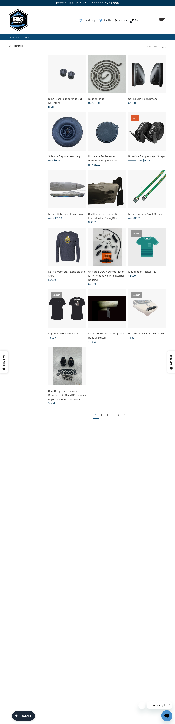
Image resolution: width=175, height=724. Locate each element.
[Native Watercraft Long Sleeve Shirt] (67, 247)
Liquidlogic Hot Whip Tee (63, 333)
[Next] (125, 415)
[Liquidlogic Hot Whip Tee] (67, 308)
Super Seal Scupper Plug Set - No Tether (66, 100)
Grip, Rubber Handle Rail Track (146, 333)
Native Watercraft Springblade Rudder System (106, 335)
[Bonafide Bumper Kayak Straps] (147, 131)
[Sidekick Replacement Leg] (67, 131)
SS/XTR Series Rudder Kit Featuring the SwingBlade (103, 216)
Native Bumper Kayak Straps (145, 213)
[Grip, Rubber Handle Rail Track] (147, 308)
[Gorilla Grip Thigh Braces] (147, 74)
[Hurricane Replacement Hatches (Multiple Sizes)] (107, 131)
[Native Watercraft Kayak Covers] (67, 189)
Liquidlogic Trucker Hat (142, 271)
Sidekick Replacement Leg (64, 156)
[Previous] (90, 415)
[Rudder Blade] (107, 74)
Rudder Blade (96, 98)
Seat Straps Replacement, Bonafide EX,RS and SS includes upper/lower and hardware (67, 395)
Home (12, 37)
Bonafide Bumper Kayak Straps (146, 156)
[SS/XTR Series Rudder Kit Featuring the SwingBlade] (107, 189)
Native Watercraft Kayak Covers (67, 213)
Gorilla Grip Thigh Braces (143, 98)
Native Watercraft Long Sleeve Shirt (66, 273)
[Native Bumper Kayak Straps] (147, 189)
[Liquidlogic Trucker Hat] (147, 247)
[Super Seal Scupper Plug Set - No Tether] (67, 74)
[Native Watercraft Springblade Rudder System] (107, 308)
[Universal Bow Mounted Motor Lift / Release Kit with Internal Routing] (107, 247)
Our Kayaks (24, 37)
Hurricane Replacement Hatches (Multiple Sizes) (102, 158)
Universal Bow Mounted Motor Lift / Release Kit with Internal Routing (106, 275)
